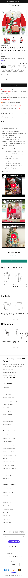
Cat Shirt (5, 499)
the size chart (7, 91)
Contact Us (6, 387)
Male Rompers (5, 285)
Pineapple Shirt (7, 502)
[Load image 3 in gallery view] (21, 40)
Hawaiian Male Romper (9, 451)
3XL (15, 70)
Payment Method (7, 414)
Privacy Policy (6, 407)
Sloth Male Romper (8, 458)
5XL (4, 73)
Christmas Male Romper (9, 472)
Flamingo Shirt (6, 505)
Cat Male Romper (7, 441)
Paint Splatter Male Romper (10, 461)
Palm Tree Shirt (7, 515)
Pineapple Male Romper (9, 448)
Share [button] (4, 121)
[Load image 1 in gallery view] (7, 40)
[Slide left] (1, 40)
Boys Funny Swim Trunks (18, 314)
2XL (9, 70)
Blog (4, 418)
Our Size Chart (7, 394)
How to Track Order (8, 391)
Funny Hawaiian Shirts (17, 285)
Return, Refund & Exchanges (10, 401)
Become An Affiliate (8, 421)
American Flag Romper (9, 438)
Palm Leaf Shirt (7, 519)
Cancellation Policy (8, 404)
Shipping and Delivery (8, 397)
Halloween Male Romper (9, 468)
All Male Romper (7, 434)
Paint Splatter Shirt (8, 509)
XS (9, 66)
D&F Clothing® (12, 575)
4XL (21, 70)
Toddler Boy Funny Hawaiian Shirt (6, 314)
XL (3, 70)
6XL (10, 73)
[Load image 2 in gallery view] (14, 40)
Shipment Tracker (7, 424)
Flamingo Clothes (6, 341)
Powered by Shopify (19, 575)
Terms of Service (7, 475)
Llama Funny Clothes (17, 342)
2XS (4, 66)
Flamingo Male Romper (9, 445)
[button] (3, 5)
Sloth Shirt (5, 495)
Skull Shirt (5, 512)
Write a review (14, 261)
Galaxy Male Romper (8, 465)
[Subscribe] (23, 536)
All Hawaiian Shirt (7, 489)
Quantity (3, 76)
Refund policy (6, 478)
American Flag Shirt (8, 492)
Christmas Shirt (7, 526)
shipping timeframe (5, 99)
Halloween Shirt (7, 522)
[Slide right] (26, 40)
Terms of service (7, 411)
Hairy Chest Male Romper (9, 455)
